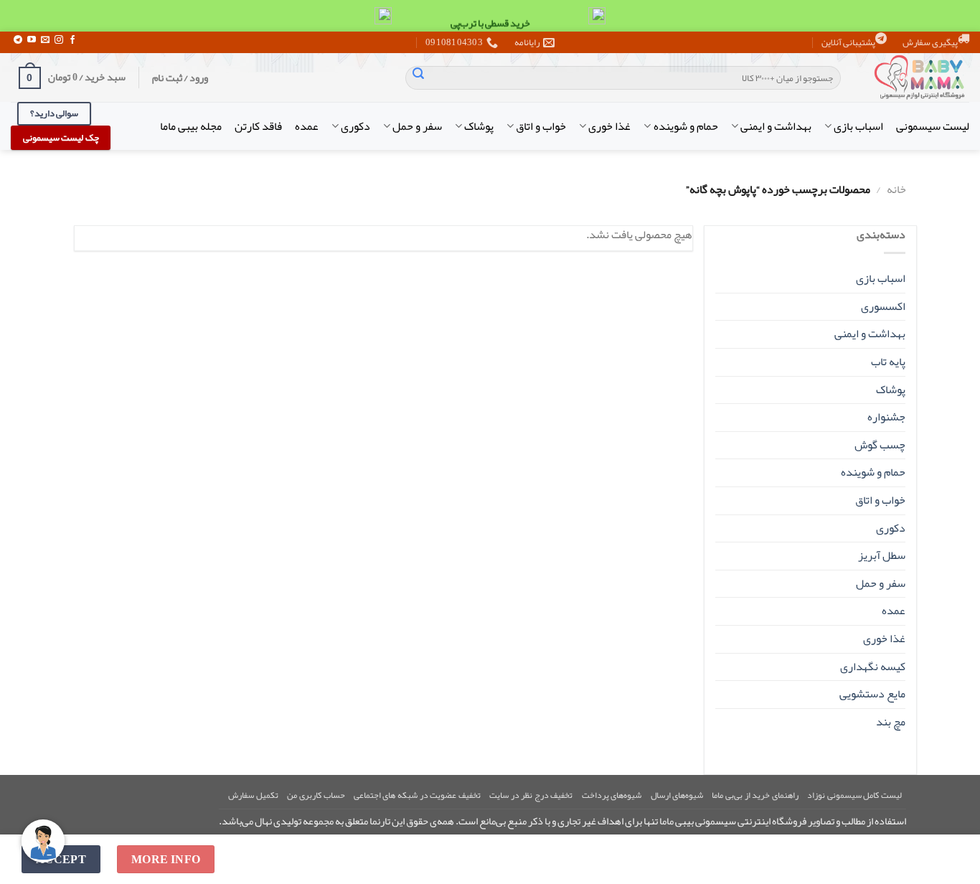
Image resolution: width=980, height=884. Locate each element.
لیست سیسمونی (932, 126)
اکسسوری (883, 306)
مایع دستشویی (872, 693)
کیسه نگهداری (872, 666)
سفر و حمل (417, 126)
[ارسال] (418, 78)
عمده (307, 126)
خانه (896, 189)
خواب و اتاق (541, 126)
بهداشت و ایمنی (775, 126)
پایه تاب (888, 361)
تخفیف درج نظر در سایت (531, 795)
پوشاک (479, 126)
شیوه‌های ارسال (677, 795)
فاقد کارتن (258, 126)
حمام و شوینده (685, 126)
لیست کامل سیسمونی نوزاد (854, 795)
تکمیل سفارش (253, 795)
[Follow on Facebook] (72, 40)
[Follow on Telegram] (18, 40)
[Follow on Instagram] (59, 40)
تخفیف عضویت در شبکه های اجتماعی (417, 795)
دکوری (355, 126)
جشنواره (886, 416)
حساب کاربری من (315, 795)
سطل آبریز (881, 555)
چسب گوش (879, 444)
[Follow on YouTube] (31, 40)
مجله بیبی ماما (191, 126)
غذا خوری (609, 126)
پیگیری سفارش (930, 42)
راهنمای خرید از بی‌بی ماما (755, 795)
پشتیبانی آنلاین (848, 42)
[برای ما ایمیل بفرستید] (45, 40)
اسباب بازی (858, 126)
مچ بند (890, 721)
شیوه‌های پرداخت (612, 795)
